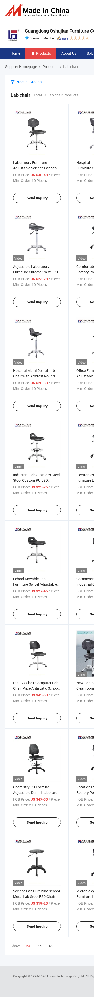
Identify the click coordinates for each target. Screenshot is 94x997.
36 (39, 945)
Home (15, 53)
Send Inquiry (37, 198)
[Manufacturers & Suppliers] (38, 10)
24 (28, 946)
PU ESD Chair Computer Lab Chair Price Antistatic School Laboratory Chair (36, 688)
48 (51, 945)
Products (43, 53)
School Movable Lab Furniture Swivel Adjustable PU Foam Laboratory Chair (35, 584)
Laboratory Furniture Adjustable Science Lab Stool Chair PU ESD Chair (36, 168)
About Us (68, 53)
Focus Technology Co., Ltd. (66, 976)
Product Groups (28, 81)
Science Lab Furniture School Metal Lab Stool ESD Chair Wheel (36, 896)
